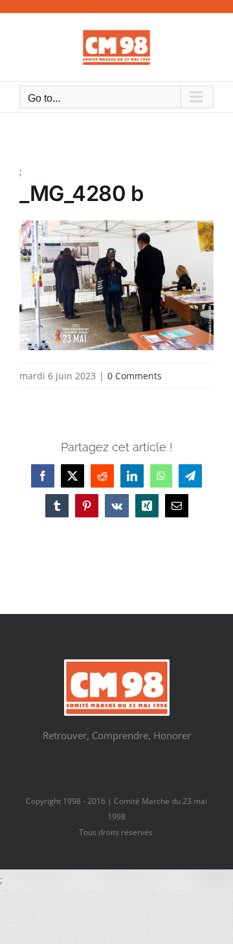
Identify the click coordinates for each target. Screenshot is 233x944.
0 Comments (134, 376)
